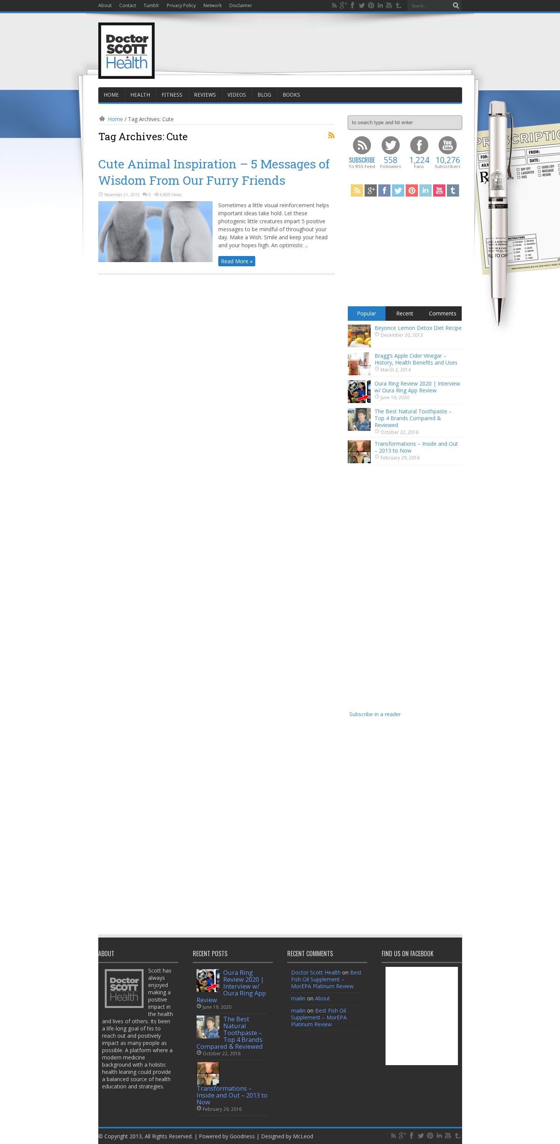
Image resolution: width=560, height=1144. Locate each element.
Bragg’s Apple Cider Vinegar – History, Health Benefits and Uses (416, 359)
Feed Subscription (331, 135)
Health (140, 95)
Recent (404, 313)
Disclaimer (240, 5)
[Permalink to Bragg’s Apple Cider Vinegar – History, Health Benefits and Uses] (359, 373)
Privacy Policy (181, 5)
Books (291, 95)
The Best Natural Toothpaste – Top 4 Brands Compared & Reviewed (413, 418)
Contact (127, 5)
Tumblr (151, 5)
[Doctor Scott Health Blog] (126, 72)
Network (212, 5)
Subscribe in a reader (375, 714)
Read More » (237, 261)
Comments (442, 313)
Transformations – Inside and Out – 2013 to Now (416, 447)
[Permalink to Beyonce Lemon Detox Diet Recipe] (359, 345)
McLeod (303, 1136)
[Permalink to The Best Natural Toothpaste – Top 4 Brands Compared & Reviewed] (359, 428)
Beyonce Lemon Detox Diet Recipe (418, 327)
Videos (236, 95)
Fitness (172, 95)
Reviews (205, 95)
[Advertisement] (323, 43)
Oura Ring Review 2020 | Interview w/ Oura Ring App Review (417, 387)
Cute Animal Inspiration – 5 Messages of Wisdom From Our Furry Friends (214, 171)
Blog (264, 95)
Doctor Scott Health (316, 972)
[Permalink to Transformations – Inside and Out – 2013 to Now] (359, 461)
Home (111, 95)
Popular (366, 313)
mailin (298, 998)
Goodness (242, 1136)
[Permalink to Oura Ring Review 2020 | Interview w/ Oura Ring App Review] (359, 401)
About (105, 5)
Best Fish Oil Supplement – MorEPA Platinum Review (326, 979)
